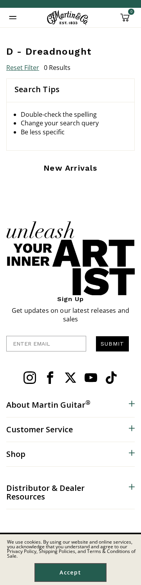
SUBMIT (112, 344)
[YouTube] (91, 377)
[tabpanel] (70, 130)
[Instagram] (30, 377)
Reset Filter (22, 67)
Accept (70, 572)
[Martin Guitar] (67, 17)
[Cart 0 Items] (125, 20)
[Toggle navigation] (13, 17)
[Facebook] (50, 377)
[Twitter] (70, 377)
